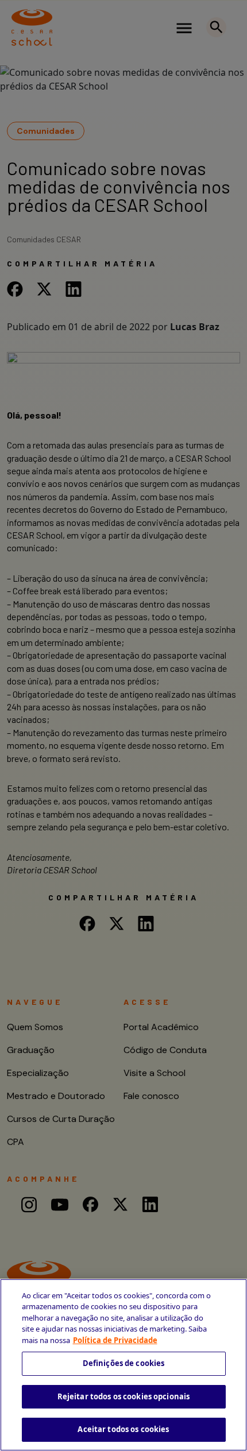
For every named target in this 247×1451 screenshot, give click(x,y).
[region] (123, 1365)
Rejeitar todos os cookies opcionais (123, 1396)
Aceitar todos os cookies (123, 1429)
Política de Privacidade (115, 1340)
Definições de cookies (124, 1363)
